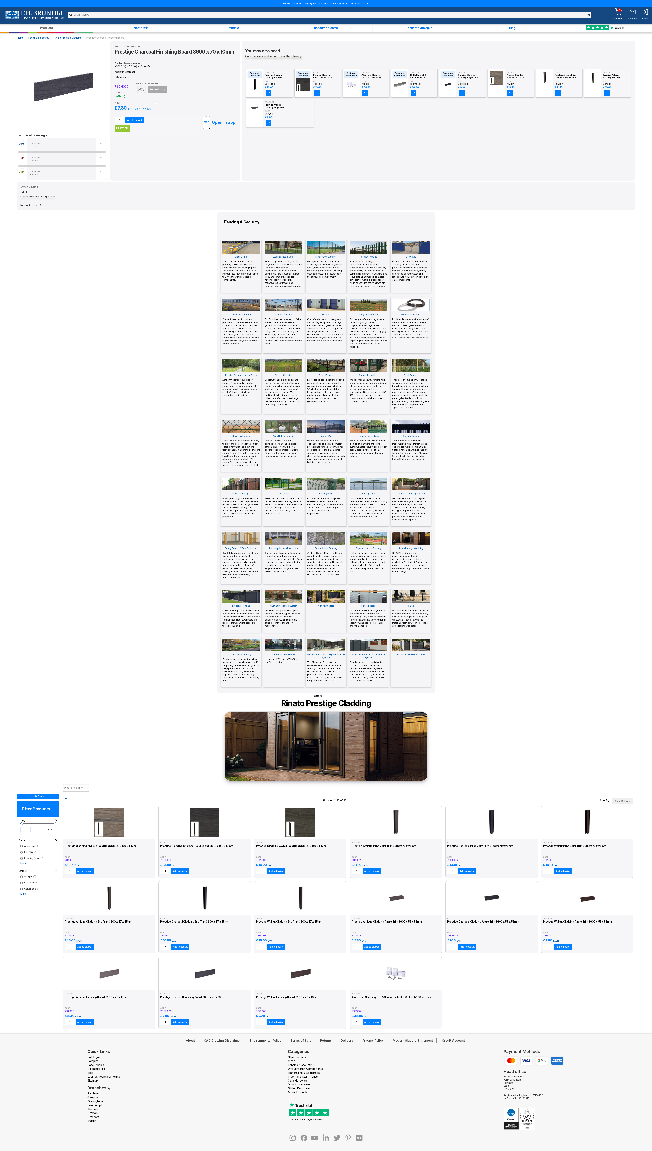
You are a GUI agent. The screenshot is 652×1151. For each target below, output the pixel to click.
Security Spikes (410, 447)
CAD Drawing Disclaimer (222, 1040)
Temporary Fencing (240, 667)
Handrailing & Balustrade (304, 1072)
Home (20, 37)
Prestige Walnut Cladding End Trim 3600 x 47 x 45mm (289, 921)
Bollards (325, 327)
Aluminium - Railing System (282, 616)
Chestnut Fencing (282, 390)
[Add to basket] (268, 93)
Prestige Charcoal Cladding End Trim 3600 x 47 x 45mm (274, 76)
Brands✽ (233, 28)
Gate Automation (299, 1084)
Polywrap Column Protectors (283, 560)
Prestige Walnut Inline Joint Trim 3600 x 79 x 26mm (574, 846)
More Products (297, 1092)
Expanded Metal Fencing (368, 560)
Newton (92, 1113)
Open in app (223, 122)
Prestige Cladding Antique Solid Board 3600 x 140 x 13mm (515, 76)
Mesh (291, 1061)
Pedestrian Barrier (283, 329)
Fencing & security (300, 1065)
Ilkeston (92, 1109)
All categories (96, 1068)
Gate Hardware (298, 1080)
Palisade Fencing (368, 271)
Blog (512, 28)
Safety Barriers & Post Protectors (240, 563)
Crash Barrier (240, 268)
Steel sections (297, 1057)
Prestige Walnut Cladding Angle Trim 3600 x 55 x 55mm (577, 921)
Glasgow (92, 1097)
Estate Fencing (326, 388)
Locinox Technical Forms (103, 1076)
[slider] (21, 823)
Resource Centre (326, 28)
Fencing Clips (368, 505)
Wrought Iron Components (305, 1068)
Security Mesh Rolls (368, 388)
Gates (410, 616)
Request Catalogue (419, 28)
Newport (93, 1117)
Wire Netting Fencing (282, 446)
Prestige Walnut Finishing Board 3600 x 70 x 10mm (287, 997)
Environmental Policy (266, 1040)
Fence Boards (368, 616)
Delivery (347, 1040)
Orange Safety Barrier (368, 330)
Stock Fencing (410, 391)
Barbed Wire (326, 449)
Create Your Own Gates (282, 658)
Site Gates (411, 268)
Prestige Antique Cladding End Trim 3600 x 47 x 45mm (612, 76)
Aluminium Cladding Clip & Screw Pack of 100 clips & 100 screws (372, 76)
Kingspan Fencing (241, 616)
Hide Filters (38, 796)
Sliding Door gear (299, 1088)
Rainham (93, 1093)
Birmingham (95, 1101)
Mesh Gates (283, 503)
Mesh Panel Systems (325, 266)
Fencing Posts (325, 503)
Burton (91, 1120)
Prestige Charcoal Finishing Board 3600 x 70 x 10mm (192, 997)
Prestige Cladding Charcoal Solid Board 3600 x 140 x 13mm (323, 76)
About (190, 1040)
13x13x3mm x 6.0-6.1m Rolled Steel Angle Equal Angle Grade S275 (418, 76)
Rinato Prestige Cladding (68, 37)
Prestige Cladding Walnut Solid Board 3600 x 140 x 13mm (291, 846)
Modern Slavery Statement (413, 1040)
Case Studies (95, 1065)
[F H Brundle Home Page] (34, 17)
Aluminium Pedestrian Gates (411, 654)
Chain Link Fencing (241, 450)
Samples (92, 1061)
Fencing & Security (38, 37)
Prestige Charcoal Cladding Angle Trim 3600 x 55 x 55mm (467, 76)
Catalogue (93, 1057)
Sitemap (92, 1080)
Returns (326, 1040)
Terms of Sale (301, 1040)
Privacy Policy (373, 1040)
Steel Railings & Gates (283, 271)
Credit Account (453, 1040)
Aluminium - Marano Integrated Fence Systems (326, 667)
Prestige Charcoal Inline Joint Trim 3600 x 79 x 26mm (480, 846)
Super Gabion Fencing (325, 561)
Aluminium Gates (326, 606)
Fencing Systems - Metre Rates (239, 385)
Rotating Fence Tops (368, 446)
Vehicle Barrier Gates (241, 329)
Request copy (158, 89)
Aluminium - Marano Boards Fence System (368, 667)
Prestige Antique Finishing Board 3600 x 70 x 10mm (96, 997)
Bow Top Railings (240, 505)
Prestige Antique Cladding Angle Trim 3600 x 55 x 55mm (274, 106)
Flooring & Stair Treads (303, 1076)
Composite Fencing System (410, 506)
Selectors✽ (140, 28)
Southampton (96, 1105)
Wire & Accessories (410, 326)
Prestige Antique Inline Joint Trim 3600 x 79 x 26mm (565, 76)
